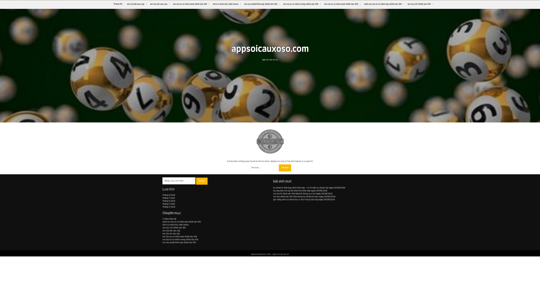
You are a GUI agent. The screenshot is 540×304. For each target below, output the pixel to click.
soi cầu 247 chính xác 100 (419, 4)
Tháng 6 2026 (168, 201)
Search (202, 181)
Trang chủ (118, 4)
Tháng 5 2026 (168, 204)
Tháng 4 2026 (168, 207)
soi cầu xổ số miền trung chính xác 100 (300, 4)
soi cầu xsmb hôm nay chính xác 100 (260, 4)
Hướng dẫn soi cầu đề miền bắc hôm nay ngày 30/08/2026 (300, 191)
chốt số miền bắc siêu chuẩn (225, 4)
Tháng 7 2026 (168, 198)
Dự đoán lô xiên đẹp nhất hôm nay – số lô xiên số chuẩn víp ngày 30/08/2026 (309, 188)
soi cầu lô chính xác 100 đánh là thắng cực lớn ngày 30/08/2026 (303, 194)
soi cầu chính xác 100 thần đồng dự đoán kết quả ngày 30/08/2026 (304, 197)
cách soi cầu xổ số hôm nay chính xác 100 (383, 4)
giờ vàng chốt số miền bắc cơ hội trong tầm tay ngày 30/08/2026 (304, 200)
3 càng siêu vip (169, 219)
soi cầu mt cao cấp (158, 4)
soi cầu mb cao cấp (135, 4)
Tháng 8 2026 (168, 195)
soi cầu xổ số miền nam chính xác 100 (190, 4)
